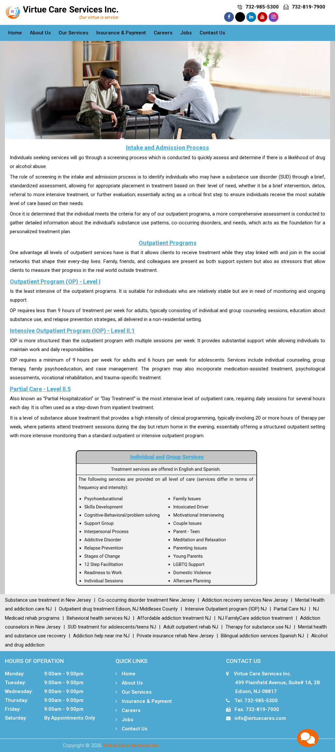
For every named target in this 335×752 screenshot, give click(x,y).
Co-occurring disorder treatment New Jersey (146, 600)
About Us (40, 33)
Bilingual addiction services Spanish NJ (262, 636)
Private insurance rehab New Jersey (175, 636)
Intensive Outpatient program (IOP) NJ (226, 609)
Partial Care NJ (290, 609)
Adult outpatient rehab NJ (190, 627)
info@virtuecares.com (260, 718)
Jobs (186, 33)
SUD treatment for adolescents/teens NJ (112, 627)
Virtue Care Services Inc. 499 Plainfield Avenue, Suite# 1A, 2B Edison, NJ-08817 (273, 682)
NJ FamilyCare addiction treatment (255, 618)
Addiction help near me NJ (101, 636)
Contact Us (212, 33)
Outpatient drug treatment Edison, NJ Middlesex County (118, 609)
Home (15, 33)
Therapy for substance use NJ (258, 627)
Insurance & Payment (121, 33)
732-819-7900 (308, 7)
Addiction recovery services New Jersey (245, 600)
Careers (163, 33)
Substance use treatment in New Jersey (48, 600)
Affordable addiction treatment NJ (174, 618)
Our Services (73, 33)
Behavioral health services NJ (98, 618)
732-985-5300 (262, 7)
